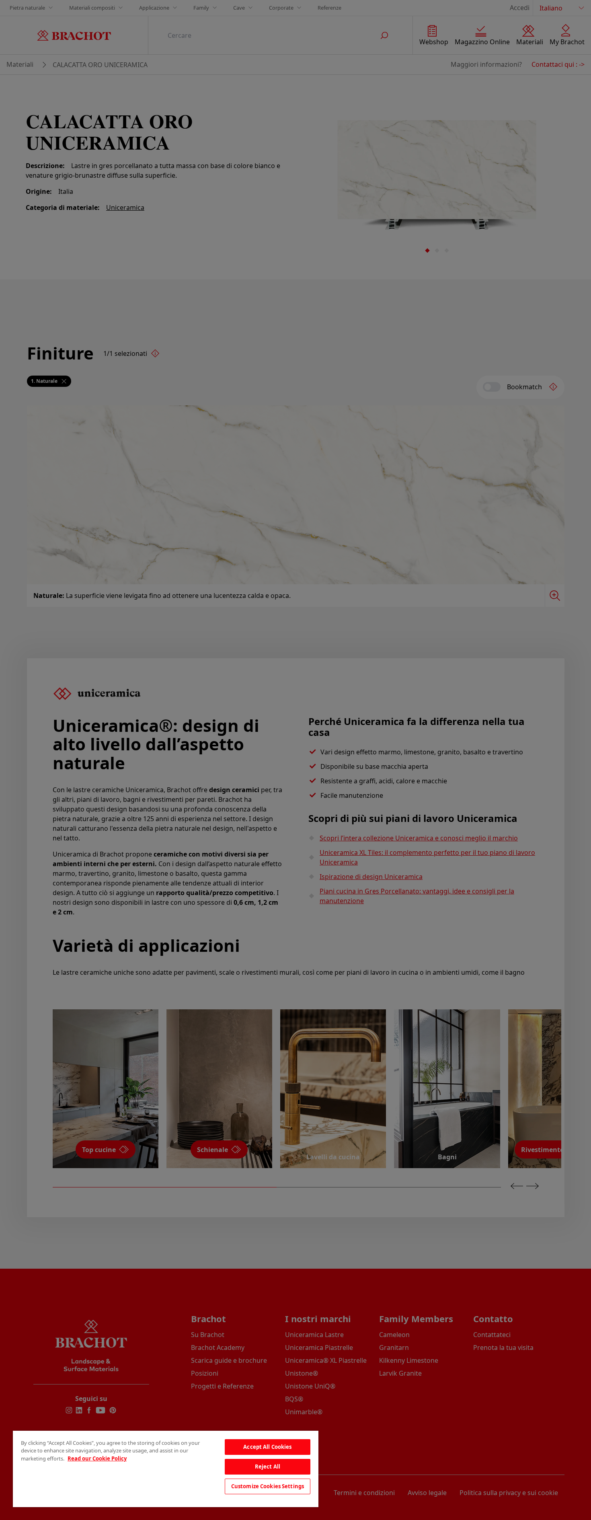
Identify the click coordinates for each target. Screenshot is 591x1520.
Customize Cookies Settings (267, 1486)
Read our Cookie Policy (97, 1458)
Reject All (267, 1466)
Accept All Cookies (267, 1446)
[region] (165, 1469)
